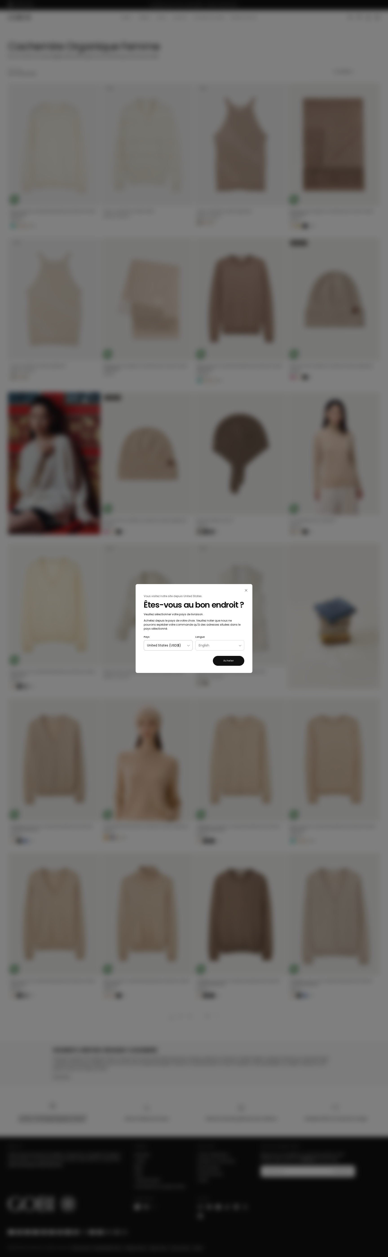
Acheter (228, 660)
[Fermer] (246, 590)
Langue (200, 637)
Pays (146, 637)
